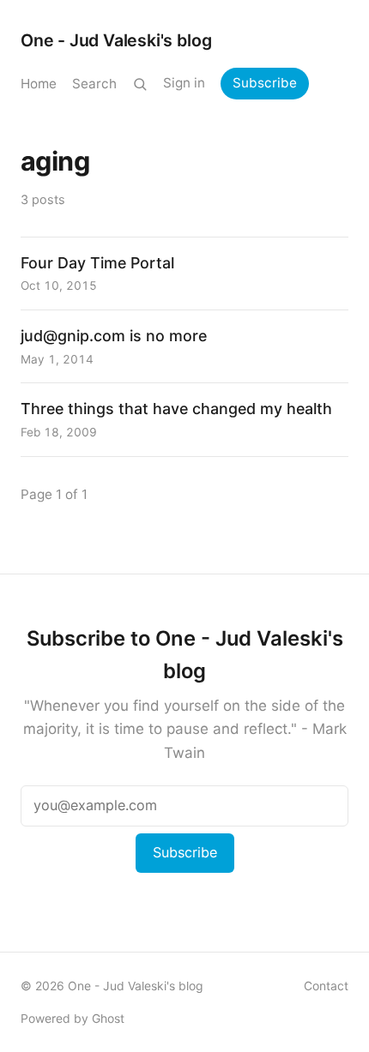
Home (39, 83)
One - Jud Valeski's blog (116, 40)
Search (94, 83)
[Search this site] (140, 84)
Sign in (184, 83)
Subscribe (265, 83)
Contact (326, 985)
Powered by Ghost (72, 1018)
